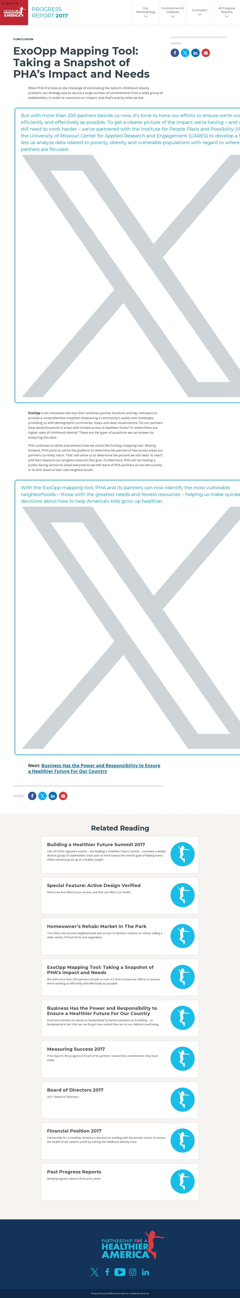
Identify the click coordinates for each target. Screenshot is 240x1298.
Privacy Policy (98, 1293)
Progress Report (50, 12)
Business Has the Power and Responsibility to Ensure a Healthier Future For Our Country (94, 768)
